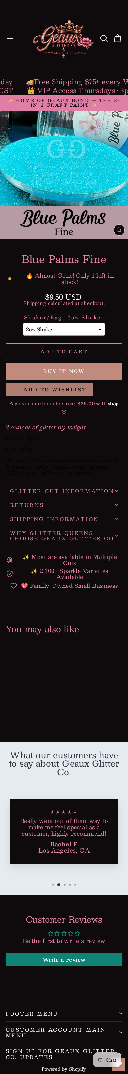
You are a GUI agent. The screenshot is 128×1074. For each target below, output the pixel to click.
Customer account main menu (56, 1032)
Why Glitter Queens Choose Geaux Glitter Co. (63, 535)
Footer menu (32, 1014)
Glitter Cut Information (62, 491)
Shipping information (54, 519)
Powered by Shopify (64, 1069)
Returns (27, 505)
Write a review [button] (64, 959)
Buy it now (64, 371)
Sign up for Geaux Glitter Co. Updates (60, 1054)
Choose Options (27, 713)
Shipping (34, 303)
